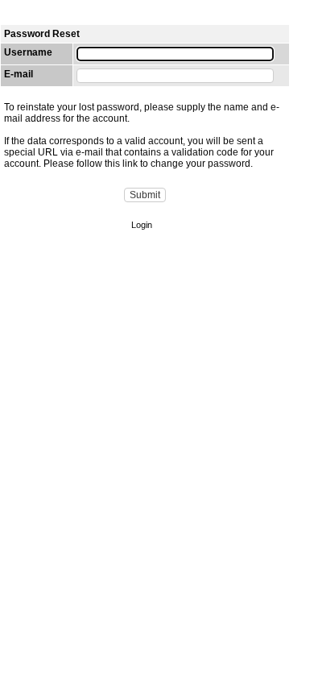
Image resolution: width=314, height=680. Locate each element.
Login (141, 225)
